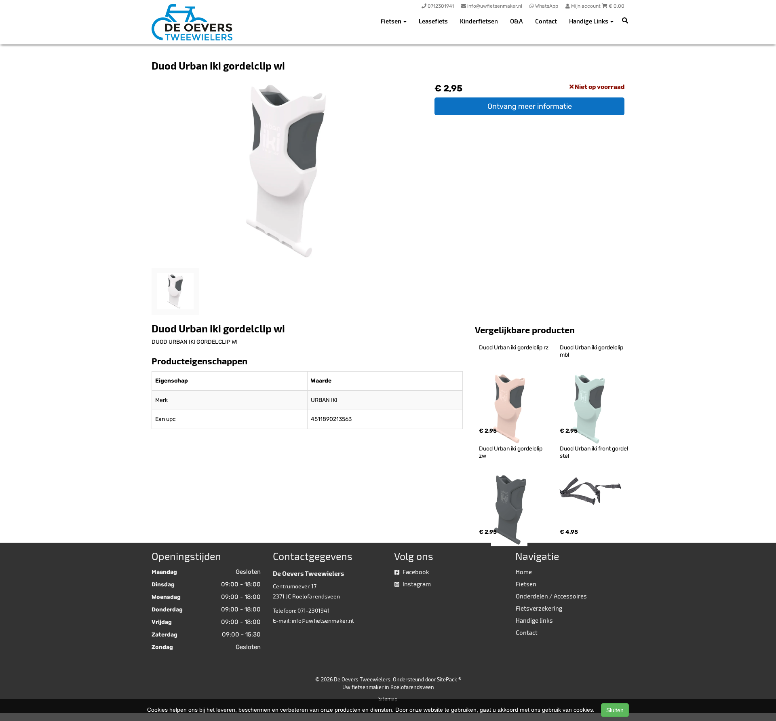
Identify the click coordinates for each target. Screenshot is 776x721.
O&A (516, 21)
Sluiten (615, 710)
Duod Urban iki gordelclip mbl (592, 351)
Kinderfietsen (479, 21)
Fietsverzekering (539, 608)
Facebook (415, 571)
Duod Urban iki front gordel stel (594, 452)
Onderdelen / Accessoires (551, 596)
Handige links (534, 620)
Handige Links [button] (589, 21)
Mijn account (586, 6)
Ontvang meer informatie (529, 106)
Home (524, 571)
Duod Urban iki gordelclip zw (511, 452)
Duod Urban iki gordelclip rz (513, 347)
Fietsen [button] (392, 21)
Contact (546, 21)
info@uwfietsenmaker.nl (323, 620)
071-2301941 (313, 610)
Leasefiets (433, 21)
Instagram (416, 584)
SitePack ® (449, 679)
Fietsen (526, 584)
